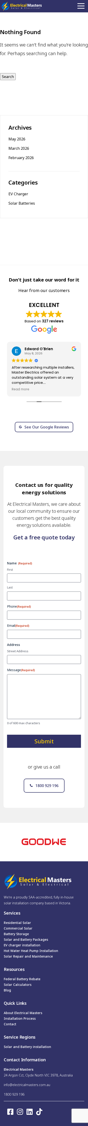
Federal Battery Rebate (22, 979)
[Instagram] (20, 1111)
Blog (7, 990)
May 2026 (16, 139)
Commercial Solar (18, 928)
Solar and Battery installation (27, 1046)
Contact (10, 1024)
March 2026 (18, 148)
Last (10, 587)
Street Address (17, 651)
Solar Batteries (21, 203)
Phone (19, 606)
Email (18, 625)
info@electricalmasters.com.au (27, 1085)
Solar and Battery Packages (26, 939)
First (10, 569)
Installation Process (20, 1018)
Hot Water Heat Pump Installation (31, 950)
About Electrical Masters (23, 1013)
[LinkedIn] (30, 1111)
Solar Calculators (17, 984)
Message (21, 670)
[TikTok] (39, 1111)
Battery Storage (16, 934)
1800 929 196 (14, 1094)
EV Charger (18, 193)
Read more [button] (20, 389)
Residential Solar (17, 922)
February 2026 (21, 157)
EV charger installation (22, 945)
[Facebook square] (10, 1111)
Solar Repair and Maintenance (28, 956)
